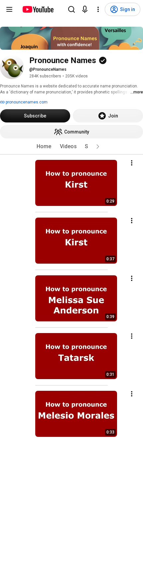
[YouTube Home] (37, 9)
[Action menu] (131, 163)
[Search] (71, 9)
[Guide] (9, 9)
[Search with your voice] (84, 9)
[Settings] (98, 9)
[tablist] (71, 146)
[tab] (44, 146)
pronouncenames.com (26, 102)
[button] (98, 146)
